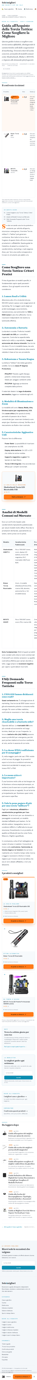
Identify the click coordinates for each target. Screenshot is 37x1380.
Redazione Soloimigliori (10, 64)
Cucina (19, 9)
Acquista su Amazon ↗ (22, 1376)
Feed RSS (5, 1360)
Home (3, 15)
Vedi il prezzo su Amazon (11, 916)
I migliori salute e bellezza (10, 1332)
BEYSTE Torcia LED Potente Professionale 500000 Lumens (15, 170)
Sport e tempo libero (8, 1313)
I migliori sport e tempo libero (11, 1335)
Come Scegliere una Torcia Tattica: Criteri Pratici (19, 213)
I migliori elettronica (8, 1327)
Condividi (7, 69)
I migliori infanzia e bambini (10, 1330)
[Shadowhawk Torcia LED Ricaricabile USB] (7, 99)
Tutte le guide (6, 1344)
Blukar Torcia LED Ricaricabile (15, 134)
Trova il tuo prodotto (8, 1346)
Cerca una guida (7, 1352)
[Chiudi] (34, 1376)
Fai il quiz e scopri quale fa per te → (15, 1046)
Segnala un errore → (29, 1227)
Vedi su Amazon (18, 497)
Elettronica (28, 9)
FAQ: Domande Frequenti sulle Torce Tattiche (18, 220)
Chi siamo (5, 1357)
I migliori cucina (6, 1324)
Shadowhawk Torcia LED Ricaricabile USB (15, 101)
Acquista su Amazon (18, 921)
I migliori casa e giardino (9, 1322)
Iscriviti (18, 1077)
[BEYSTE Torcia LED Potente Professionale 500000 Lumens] (7, 171)
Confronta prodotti (8, 1349)
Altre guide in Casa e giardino (12, 1227)
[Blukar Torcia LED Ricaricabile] (7, 136)
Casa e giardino (8, 9)
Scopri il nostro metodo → (9, 78)
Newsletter (5, 1354)
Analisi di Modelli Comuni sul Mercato (18, 217)
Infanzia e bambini (7, 1308)
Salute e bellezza (7, 1310)
